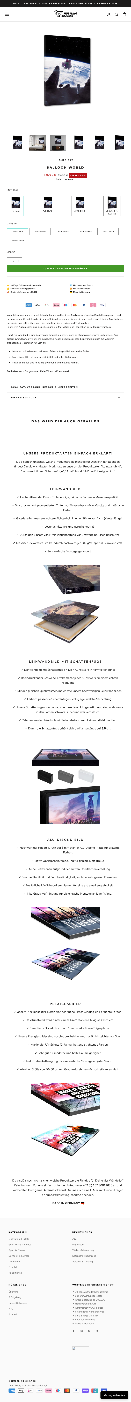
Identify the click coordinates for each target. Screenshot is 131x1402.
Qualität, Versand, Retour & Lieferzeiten (44, 387)
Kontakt (13, 1314)
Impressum (78, 1244)
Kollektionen (15, 1272)
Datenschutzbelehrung (84, 1256)
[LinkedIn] (97, 1331)
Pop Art (13, 1267)
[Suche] (116, 14)
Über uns (13, 1291)
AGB (74, 1239)
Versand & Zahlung (82, 1261)
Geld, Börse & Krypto (20, 1244)
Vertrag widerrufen (114, 1395)
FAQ (11, 1308)
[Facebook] (73, 1331)
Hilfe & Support (24, 397)
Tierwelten (14, 1261)
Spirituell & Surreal (19, 1256)
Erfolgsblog (15, 1297)
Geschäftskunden (18, 1303)
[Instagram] (81, 1331)
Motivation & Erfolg (19, 1239)
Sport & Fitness (17, 1250)
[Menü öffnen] (7, 14)
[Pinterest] (89, 1331)
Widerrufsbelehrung (83, 1250)
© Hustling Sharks (22, 1381)
